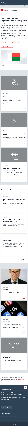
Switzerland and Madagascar (10, 10)
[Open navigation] (26, 10)
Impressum (16, 424)
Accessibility (11, 424)
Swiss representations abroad (9, 416)
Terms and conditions (5, 424)
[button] (25, 387)
